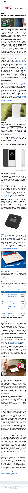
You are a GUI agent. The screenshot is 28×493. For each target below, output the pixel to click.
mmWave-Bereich (19, 451)
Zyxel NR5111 (19, 133)
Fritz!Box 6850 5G (21, 236)
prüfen (2, 245)
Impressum (6, 482)
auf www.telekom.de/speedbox (13, 145)
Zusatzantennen (5, 391)
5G (11, 33)
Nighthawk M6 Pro (11, 313)
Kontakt (19, 482)
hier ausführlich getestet (20, 96)
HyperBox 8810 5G (11, 306)
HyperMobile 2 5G (15, 138)
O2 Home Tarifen (16, 84)
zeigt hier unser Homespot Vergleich (15, 405)
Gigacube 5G (22, 67)
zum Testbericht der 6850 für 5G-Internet (13, 247)
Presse (13, 482)
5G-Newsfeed (9, 469)
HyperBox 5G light (20, 130)
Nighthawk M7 (11, 315)
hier (2, 334)
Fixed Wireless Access (11, 440)
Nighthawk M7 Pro (14, 343)
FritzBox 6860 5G (11, 301)
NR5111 (9, 308)
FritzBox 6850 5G (11, 299)
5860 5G (9, 238)
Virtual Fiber (17, 444)
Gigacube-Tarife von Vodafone (18, 61)
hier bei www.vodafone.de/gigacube (13, 72)
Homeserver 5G (5, 195)
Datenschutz (19, 483)
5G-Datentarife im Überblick (9, 475)
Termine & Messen (10, 483)
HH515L (9, 311)
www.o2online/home (6, 100)
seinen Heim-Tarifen (16, 175)
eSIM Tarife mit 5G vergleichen (9, 473)
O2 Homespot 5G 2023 (12, 294)
